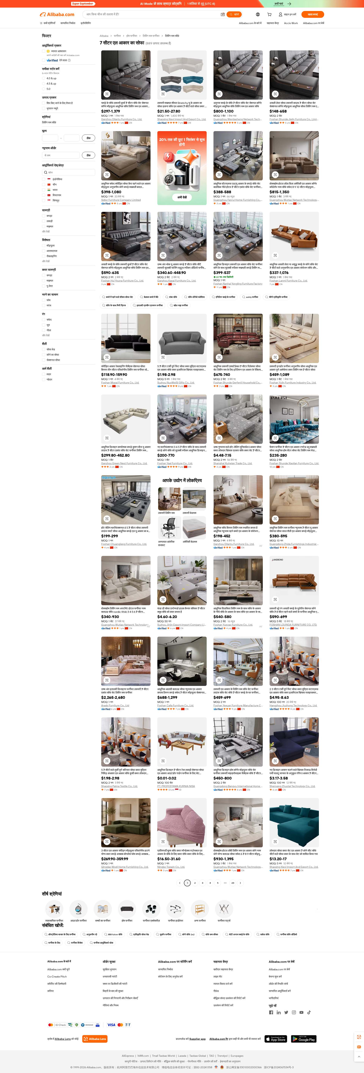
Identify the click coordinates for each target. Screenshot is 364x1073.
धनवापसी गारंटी (110, 976)
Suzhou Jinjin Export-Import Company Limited (182, 624)
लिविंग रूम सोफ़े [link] (172, 35)
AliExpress (128, 1055)
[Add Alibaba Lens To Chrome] (94, 1039)
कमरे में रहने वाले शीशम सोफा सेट (119, 297)
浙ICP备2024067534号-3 (279, 1067)
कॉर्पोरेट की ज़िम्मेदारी (56, 983)
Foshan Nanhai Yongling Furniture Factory (237, 283)
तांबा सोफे (173, 297)
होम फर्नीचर (131, 35)
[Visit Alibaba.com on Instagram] (294, 1012)
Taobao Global (197, 1055)
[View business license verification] (216, 1067)
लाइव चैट (217, 976)
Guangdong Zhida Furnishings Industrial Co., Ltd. (294, 544)
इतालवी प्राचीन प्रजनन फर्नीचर (150, 305)
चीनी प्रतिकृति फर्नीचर (278, 297)
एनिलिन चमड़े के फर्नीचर (225, 297)
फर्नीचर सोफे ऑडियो (288, 934)
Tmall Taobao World (163, 1055)
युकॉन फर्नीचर (165, 934)
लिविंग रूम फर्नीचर (151, 35)
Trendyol (222, 1055)
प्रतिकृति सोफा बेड (141, 934)
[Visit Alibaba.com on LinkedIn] (278, 1012)
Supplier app (197, 1038)
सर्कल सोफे (264, 934)
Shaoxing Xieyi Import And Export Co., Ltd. (181, 119)
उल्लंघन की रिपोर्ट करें (223, 1005)
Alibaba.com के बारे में (59, 961)
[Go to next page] (240, 883)
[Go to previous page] (179, 883)
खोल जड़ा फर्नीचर (181, 305)
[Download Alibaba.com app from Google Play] (304, 1039)
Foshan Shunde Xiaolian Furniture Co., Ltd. (294, 463)
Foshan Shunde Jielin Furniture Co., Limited (294, 119)
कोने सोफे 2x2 (188, 934)
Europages (237, 1055)
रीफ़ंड (216, 990)
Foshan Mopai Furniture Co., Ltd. (120, 382)
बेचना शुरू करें (275, 976)
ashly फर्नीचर (252, 297)
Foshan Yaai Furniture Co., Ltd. (175, 463)
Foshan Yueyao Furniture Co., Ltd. (233, 624)
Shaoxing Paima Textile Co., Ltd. (119, 786)
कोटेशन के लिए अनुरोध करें (170, 976)
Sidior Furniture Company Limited (121, 199)
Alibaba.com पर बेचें (279, 969)
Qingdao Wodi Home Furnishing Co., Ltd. (124, 866)
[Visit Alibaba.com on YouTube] (301, 1012)
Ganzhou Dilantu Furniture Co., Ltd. (121, 119)
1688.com (143, 1055)
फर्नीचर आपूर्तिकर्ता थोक (103, 943)
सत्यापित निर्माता (165, 969)
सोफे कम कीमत (212, 934)
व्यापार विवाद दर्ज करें (222, 983)
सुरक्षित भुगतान (109, 969)
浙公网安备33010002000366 (244, 1067)
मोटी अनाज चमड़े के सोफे (239, 934)
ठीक (88, 138)
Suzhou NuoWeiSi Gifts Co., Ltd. (176, 382)
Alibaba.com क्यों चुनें (58, 969)
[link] (359, 1037)
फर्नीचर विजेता (77, 943)
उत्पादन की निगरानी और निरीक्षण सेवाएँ (120, 998)
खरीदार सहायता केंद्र (223, 969)
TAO (211, 1055)
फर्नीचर (117, 35)
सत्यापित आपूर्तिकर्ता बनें (280, 990)
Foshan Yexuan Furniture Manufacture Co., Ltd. (238, 705)
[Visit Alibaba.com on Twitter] (286, 1012)
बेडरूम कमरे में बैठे (151, 297)
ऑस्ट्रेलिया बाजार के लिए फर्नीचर (61, 934)
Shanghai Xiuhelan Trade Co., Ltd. (232, 463)
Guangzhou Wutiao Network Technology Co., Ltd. (294, 199)
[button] (222, 14)
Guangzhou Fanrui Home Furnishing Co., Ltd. (238, 199)
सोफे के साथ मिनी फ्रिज (116, 305)
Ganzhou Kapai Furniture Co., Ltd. (176, 280)
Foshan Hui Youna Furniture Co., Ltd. (122, 280)
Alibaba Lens (63, 1038)
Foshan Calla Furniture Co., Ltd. (175, 705)
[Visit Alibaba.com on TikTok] (309, 1012)
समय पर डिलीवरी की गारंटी (115, 983)
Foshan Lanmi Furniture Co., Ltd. (289, 280)
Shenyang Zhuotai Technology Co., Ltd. (292, 786)
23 (232, 883)
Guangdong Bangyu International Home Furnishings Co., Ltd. (238, 786)
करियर (50, 990)
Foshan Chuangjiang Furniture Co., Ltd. (124, 544)
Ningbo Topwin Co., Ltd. (171, 866)
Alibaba (104, 35)
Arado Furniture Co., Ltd (115, 705)
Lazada (182, 1055)
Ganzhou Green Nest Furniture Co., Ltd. (124, 463)
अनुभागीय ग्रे (91, 934)
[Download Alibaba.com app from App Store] (275, 1039)
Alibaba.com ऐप (218, 1038)
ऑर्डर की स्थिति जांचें (278, 983)
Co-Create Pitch (57, 976)
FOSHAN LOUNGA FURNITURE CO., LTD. (293, 624)
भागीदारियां (273, 998)
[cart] (270, 14)
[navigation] (68, 460)
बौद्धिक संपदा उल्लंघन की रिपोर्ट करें (229, 998)
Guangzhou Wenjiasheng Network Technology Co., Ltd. (238, 119)
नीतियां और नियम (110, 1005)
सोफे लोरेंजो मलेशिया (196, 297)
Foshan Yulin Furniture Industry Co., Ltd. (293, 382)
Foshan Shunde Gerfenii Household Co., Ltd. (238, 382)
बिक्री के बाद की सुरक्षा (113, 990)
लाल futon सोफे (115, 934)
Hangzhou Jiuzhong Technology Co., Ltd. (293, 705)
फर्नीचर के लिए (54, 943)
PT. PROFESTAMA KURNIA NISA (176, 786)
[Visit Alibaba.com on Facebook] (271, 1012)
